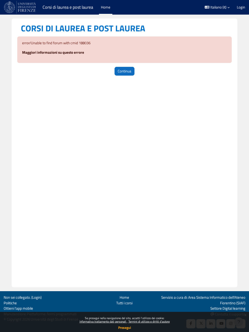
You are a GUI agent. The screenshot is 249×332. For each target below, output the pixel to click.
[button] (217, 7)
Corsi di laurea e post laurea (68, 7)
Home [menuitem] (105, 7)
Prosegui (124, 327)
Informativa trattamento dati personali (103, 321)
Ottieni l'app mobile (18, 308)
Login (241, 7)
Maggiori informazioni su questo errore (53, 52)
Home (124, 297)
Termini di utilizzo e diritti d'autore (149, 321)
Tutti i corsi (124, 303)
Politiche (10, 303)
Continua (124, 71)
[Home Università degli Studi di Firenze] (20, 7)
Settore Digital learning (227, 308)
